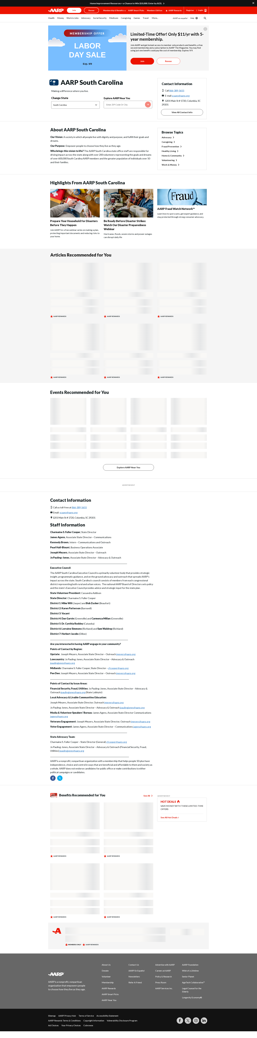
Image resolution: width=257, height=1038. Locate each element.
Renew (168, 61)
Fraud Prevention (170, 146)
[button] (205, 18)
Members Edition (154, 10)
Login (200, 10)
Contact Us (133, 964)
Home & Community (172, 155)
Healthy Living (169, 151)
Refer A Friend (135, 982)
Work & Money (169, 164)
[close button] (205, 29)
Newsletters (134, 976)
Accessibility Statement (107, 1015)
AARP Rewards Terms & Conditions (64, 1020)
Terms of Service (86, 1015)
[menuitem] (51, 19)
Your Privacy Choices (71, 1025)
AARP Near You (109, 1000)
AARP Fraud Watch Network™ (176, 208)
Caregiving (167, 142)
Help (192, 18)
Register (190, 10)
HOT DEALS (168, 801)
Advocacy (167, 137)
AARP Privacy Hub (67, 1015)
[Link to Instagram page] (196, 1020)
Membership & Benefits (113, 10)
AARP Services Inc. (164, 988)
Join (142, 61)
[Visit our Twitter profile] (60, 778)
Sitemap (52, 1015)
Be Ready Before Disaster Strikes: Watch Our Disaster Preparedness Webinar (125, 225)
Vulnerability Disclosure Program (122, 1020)
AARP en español (180, 18)
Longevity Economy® (192, 997)
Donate (105, 970)
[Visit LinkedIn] (204, 1020)
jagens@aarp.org (59, 716)
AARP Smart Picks (136, 10)
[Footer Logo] (67, 974)
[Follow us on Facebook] (53, 778)
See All (146, 795)
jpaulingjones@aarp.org (62, 663)
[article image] (75, 216)
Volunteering (168, 160)
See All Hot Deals (169, 817)
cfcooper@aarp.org (118, 668)
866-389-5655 (176, 90)
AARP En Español (136, 970)
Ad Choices (53, 1025)
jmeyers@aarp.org (125, 654)
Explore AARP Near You (117, 98)
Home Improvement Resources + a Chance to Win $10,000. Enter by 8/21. (126, 3)
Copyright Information (93, 1020)
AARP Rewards (175, 10)
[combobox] (128, 104)
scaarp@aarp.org (181, 95)
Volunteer (106, 976)
